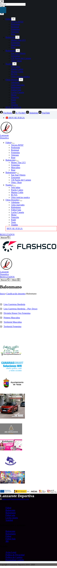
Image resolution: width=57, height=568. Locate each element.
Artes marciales (17, 205)
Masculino (15, 167)
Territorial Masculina (13, 322)
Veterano (15, 155)
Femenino (15, 152)
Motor (13, 215)
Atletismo (15, 202)
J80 (7, 541)
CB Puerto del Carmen (21, 180)
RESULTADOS (7, 234)
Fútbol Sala (16, 210)
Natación (15, 217)
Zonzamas (15, 177)
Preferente (15, 147)
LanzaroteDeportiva (4, 136)
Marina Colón (17, 192)
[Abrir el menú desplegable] (13, 143)
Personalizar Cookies (15, 560)
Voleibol (9, 520)
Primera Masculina (12, 317)
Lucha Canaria (17, 212)
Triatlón (14, 225)
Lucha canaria (12, 518)
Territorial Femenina (12, 326)
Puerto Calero (17, 190)
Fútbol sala (10, 515)
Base (13, 157)
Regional (15, 150)
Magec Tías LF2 (18, 162)
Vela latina (15, 187)
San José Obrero (18, 175)
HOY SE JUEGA (15, 228)
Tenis (13, 222)
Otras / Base (16, 182)
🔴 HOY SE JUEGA (15, 118)
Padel (13, 220)
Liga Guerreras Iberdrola (14, 304)
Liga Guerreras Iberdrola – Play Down (20, 309)
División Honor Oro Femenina (17, 313)
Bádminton (16, 207)
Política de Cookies (14, 557)
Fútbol (8, 142)
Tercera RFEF (17, 145)
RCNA (14, 195)
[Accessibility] (3, 10)
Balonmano (11, 172)
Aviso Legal (11, 552)
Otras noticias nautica (20, 197)
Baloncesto (10, 160)
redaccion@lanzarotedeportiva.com (15, 499)
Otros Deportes (12, 200)
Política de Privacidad (15, 555)
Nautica (9, 185)
